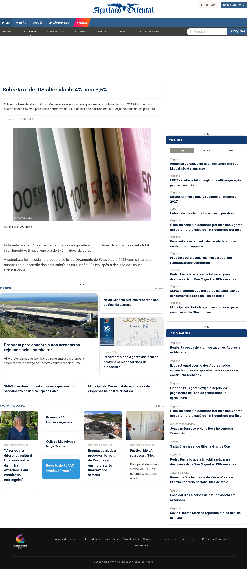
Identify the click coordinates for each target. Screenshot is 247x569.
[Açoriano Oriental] (20, 548)
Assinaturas (142, 545)
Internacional (55, 31)
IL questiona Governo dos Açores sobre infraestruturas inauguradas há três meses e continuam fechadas (204, 370)
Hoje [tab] (182, 150)
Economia (80, 31)
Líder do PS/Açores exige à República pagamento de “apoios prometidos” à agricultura (198, 393)
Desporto (103, 31)
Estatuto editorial (90, 539)
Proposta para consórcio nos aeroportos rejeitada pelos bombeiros (42, 347)
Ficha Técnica (168, 539)
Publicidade (112, 539)
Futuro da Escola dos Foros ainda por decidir (204, 213)
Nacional (30, 31)
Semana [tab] (206, 150)
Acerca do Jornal (65, 539)
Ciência (123, 31)
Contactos (149, 539)
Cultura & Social (149, 31)
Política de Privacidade (216, 539)
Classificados (131, 539)
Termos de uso (189, 539)
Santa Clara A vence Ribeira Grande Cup (200, 446)
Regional (9, 31)
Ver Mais (159, 288)
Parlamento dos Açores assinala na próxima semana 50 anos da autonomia (131, 362)
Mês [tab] (231, 150)
